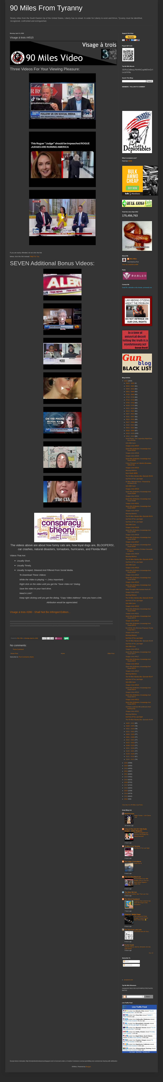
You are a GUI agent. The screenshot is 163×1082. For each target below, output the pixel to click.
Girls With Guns (131, 443)
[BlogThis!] (45, 638)
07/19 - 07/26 (130, 397)
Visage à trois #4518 (132, 649)
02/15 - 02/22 (130, 742)
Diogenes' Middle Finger (133, 914)
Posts (127, 961)
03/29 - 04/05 (130, 726)
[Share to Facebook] (50, 638)
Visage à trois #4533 (132, 489)
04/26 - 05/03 (130, 430)
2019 (126, 779)
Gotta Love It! (138, 863)
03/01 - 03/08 (130, 737)
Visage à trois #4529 (132, 527)
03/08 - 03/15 (130, 734)
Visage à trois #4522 (132, 592)
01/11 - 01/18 (130, 756)
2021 (126, 774)
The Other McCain (131, 892)
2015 (126, 791)
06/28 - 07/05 (130, 405)
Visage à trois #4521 (132, 613)
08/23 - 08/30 (130, 383)
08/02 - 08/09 (130, 391)
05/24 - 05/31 (130, 419)
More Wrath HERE (132, 473)
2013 (126, 796)
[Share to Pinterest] (52, 638)
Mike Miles (133, 259)
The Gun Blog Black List (133, 877)
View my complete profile (130, 264)
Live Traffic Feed (139, 1007)
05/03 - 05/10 (130, 428)
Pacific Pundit (129, 945)
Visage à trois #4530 (132, 511)
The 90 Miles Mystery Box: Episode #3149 (139, 598)
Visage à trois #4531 (132, 503)
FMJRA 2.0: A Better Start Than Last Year (136, 894)
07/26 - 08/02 (130, 394)
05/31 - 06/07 (130, 417)
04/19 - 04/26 (130, 433)
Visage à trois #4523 (132, 582)
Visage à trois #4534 (132, 468)
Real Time (139, 1052)
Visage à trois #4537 (132, 446)
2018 (126, 782)
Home (63, 653)
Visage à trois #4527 (132, 542)
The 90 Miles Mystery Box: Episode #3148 (139, 641)
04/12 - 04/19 (130, 436)
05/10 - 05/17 (130, 425)
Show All (151, 953)
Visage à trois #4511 (132, 711)
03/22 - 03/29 (130, 729)
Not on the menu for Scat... (142, 931)
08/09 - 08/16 (130, 389)
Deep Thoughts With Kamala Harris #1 (138, 589)
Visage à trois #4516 (132, 664)
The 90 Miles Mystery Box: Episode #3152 (139, 476)
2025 (126, 763)
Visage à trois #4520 (132, 621)
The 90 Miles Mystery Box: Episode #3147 (139, 677)
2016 (126, 788)
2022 (126, 771)
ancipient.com (128, 980)
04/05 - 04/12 (130, 723)
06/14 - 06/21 (130, 411)
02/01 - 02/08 (130, 748)
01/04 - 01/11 (130, 759)
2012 (126, 799)
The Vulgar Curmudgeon (133, 861)
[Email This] (43, 638)
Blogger (88, 1066)
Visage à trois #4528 (132, 535)
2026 (126, 381)
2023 (126, 768)
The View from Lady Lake (133, 930)
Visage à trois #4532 (132, 496)
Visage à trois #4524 (132, 575)
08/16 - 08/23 (130, 386)
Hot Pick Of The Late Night (134, 479)
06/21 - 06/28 (130, 408)
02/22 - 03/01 (130, 740)
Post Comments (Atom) (26, 657)
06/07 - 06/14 (130, 414)
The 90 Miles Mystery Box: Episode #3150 (139, 559)
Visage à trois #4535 (132, 456)
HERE (130, 161)
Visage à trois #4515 (132, 671)
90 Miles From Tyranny (46, 8)
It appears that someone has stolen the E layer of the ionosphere (142, 902)
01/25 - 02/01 (130, 751)
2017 (126, 785)
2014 (126, 793)
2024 (126, 766)
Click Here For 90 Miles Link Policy (132, 805)
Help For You (34, 256)
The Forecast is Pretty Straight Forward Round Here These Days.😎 (141, 918)
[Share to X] (48, 638)
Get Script (132, 1052)
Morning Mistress (131, 470)
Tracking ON (146, 1052)
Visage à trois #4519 (132, 632)
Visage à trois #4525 (132, 568)
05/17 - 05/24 (130, 422)
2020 (126, 777)
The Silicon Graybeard (132, 899)
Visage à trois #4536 (132, 453)
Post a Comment (18, 649)
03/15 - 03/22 (130, 731)
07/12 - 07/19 (130, 400)
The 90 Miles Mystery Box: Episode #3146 (139, 720)
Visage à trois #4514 (132, 685)
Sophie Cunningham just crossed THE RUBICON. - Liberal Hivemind (141, 834)
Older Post (111, 653)
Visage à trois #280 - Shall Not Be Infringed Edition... (40, 612)
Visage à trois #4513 (132, 692)
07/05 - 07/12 (130, 403)
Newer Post (14, 653)
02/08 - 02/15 (130, 745)
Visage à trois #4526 (132, 554)
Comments (128, 965)
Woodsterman (129, 814)
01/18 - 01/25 (130, 754)
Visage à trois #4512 (132, 699)
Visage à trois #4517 (132, 656)
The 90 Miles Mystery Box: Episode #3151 (139, 516)
